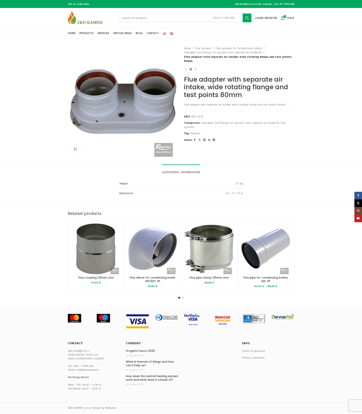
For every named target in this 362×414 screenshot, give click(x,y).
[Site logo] (91, 18)
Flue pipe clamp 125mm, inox (209, 277)
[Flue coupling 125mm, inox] (96, 248)
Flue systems (203, 48)
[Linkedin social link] (209, 140)
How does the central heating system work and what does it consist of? (152, 378)
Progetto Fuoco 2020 (140, 351)
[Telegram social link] (213, 140)
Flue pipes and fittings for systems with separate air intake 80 (223, 52)
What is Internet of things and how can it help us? (150, 363)
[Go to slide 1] (179, 298)
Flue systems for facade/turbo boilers (238, 48)
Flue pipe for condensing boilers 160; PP (265, 279)
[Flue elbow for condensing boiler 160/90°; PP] (152, 248)
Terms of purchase (253, 351)
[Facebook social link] (194, 140)
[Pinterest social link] (204, 140)
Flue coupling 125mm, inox (96, 277)
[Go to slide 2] (183, 298)
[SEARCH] (247, 18)
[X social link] (199, 140)
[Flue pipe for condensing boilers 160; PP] (265, 248)
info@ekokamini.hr (87, 370)
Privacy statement (253, 358)
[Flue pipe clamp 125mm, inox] (209, 248)
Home (187, 48)
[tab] (181, 170)
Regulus (195, 133)
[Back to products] (191, 69)
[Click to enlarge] (75, 149)
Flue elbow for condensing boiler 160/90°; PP (152, 279)
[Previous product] (186, 69)
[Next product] (195, 69)
